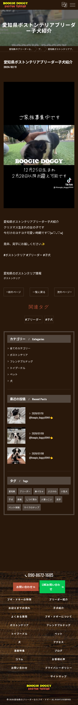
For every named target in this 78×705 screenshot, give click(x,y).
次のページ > (64, 292)
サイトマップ (58, 676)
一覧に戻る (39, 292)
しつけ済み (31, 499)
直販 (19, 499)
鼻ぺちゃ (39, 491)
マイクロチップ (31, 507)
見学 (58, 499)
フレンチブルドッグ (21, 361)
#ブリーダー (33, 319)
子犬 (11, 499)
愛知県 (12, 491)
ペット (14, 374)
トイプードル (17, 368)
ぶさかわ (52, 491)
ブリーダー (25, 491)
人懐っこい (46, 499)
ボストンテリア (12, 278)
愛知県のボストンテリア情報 (22, 273)
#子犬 (49, 319)
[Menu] (72, 5)
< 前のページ (14, 292)
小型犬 (64, 491)
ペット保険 (14, 507)
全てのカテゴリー (20, 348)
